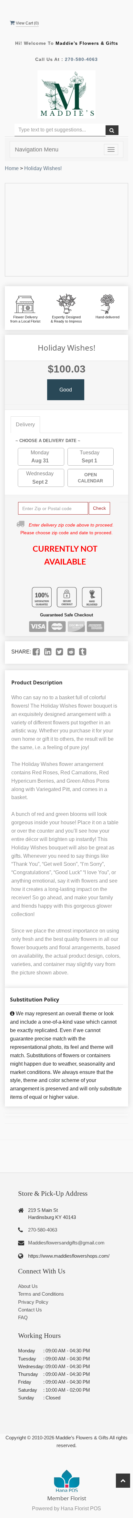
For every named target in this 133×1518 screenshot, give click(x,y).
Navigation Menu (36, 149)
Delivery (25, 424)
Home (12, 168)
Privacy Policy (33, 1302)
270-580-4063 (81, 59)
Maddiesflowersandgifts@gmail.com (66, 1242)
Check (99, 508)
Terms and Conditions (41, 1294)
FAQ (23, 1317)
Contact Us (30, 1309)
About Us (28, 1286)
